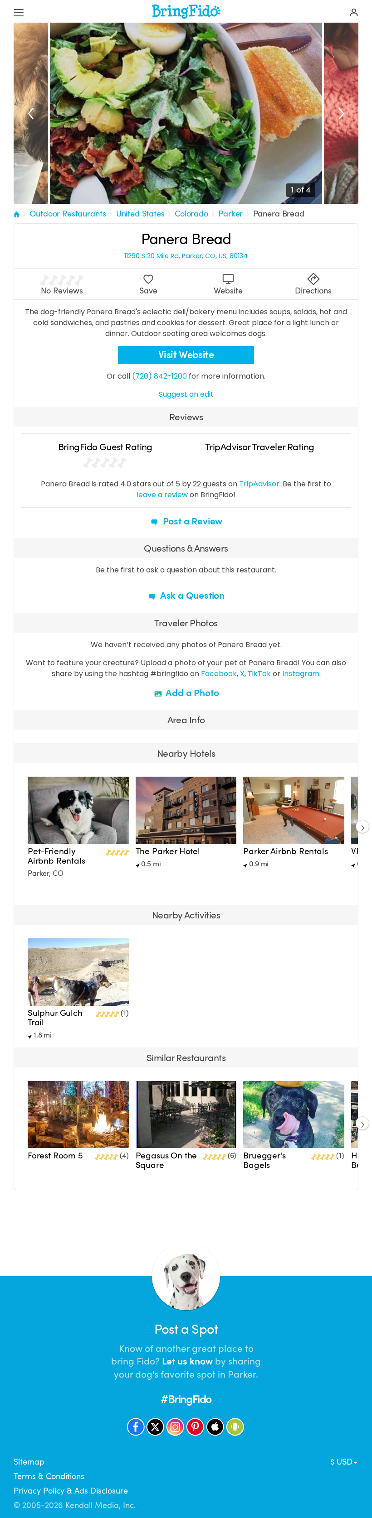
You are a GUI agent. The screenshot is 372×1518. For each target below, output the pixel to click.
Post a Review (191, 521)
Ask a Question (191, 595)
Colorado (191, 214)
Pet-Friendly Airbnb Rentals (56, 856)
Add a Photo (191, 693)
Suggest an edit (186, 394)
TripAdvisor (259, 484)
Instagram (300, 673)
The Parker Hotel (168, 851)
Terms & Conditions (49, 1476)
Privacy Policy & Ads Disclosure (71, 1491)
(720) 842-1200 (159, 376)
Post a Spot (186, 1329)
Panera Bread (278, 214)
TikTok (259, 673)
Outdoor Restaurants (67, 214)
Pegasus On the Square (166, 1160)
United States (140, 214)
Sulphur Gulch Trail (55, 1018)
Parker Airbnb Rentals (285, 851)
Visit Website (186, 355)
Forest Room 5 (55, 1155)
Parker (230, 214)
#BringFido (186, 1399)
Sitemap (29, 1462)
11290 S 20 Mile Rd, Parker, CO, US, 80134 (186, 256)
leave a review (162, 495)
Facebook (219, 673)
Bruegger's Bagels (264, 1160)
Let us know (187, 1361)
